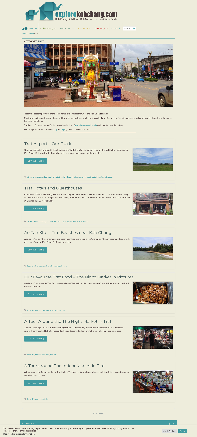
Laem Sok (48, 177)
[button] (134, 28)
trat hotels (83, 221)
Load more (98, 413)
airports (30, 177)
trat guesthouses (106, 177)
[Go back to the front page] (70, 11)
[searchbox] (129, 28)
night (64, 129)
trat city (95, 177)
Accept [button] (182, 431)
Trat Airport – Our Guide (48, 143)
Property (100, 28)
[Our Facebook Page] (169, 423)
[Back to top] (191, 431)
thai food (45, 310)
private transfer (59, 177)
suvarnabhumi (85, 177)
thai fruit (54, 310)
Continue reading (36, 161)
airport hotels (33, 221)
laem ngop (39, 177)
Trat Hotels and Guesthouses (53, 188)
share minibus (72, 177)
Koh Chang (46, 28)
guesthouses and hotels (86, 125)
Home (33, 28)
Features (31, 33)
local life (30, 266)
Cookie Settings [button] (169, 431)
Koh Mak (83, 28)
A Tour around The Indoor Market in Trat (64, 365)
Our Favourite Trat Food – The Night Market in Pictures (78, 277)
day (55, 129)
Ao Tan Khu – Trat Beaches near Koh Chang (67, 232)
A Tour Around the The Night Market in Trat (67, 321)
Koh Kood (65, 28)
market (38, 310)
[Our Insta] (173, 423)
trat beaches (40, 266)
